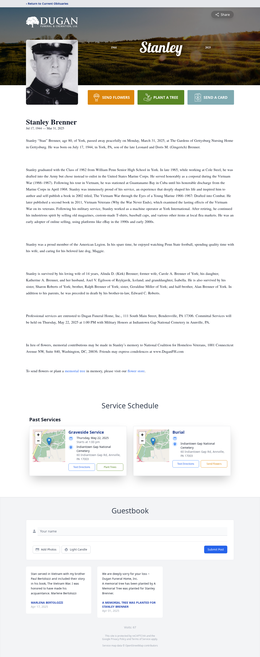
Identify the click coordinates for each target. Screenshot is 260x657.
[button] (49, 441)
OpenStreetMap (134, 645)
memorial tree (75, 370)
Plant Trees (110, 467)
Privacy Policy (118, 639)
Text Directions (81, 467)
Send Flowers (214, 464)
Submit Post (216, 549)
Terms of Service (141, 639)
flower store (136, 370)
